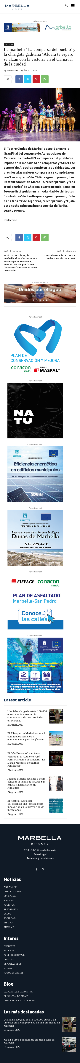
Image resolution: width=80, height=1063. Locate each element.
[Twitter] (27, 79)
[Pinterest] (36, 79)
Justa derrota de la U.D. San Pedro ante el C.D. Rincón (60, 257)
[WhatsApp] (45, 79)
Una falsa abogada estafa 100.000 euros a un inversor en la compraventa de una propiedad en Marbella (27, 716)
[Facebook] (19, 79)
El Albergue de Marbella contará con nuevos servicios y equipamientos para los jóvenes (26, 736)
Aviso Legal (40, 854)
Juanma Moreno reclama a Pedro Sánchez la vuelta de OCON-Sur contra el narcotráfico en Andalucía (26, 783)
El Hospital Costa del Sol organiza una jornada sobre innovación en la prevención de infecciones (25, 805)
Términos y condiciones (40, 858)
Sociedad (9, 44)
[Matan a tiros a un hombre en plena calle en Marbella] (69, 1044)
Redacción (12, 70)
